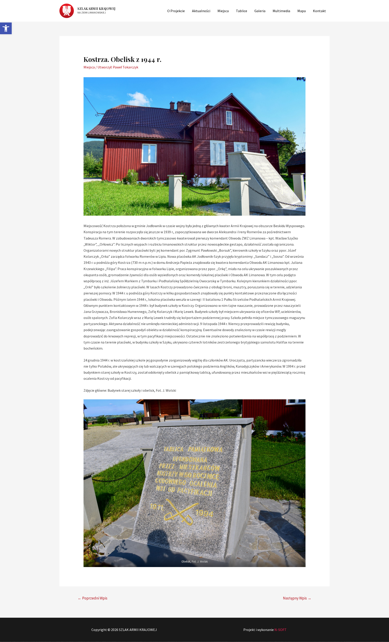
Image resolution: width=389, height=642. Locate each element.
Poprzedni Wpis (92, 598)
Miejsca (89, 67)
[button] (6, 28)
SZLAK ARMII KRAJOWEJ (96, 9)
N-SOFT (280, 629)
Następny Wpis (297, 598)
